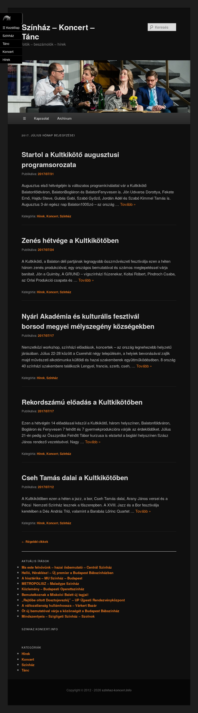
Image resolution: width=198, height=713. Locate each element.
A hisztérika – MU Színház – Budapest (52, 578)
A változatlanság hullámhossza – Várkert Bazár (59, 605)
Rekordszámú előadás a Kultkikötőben (82, 402)
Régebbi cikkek (35, 541)
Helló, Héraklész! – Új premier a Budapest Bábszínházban (67, 572)
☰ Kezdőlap (11, 27)
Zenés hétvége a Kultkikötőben (70, 240)
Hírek (41, 216)
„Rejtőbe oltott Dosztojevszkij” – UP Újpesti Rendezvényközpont (73, 599)
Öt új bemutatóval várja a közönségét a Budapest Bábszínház (70, 610)
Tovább (128, 204)
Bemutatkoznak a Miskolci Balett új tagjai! (55, 594)
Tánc (25, 670)
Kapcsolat (41, 118)
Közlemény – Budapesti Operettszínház (53, 588)
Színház (65, 216)
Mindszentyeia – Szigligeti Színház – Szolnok (58, 616)
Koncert (52, 216)
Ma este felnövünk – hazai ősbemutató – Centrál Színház (67, 567)
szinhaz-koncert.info (116, 690)
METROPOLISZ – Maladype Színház (50, 583)
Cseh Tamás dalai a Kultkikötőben (75, 477)
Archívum (64, 118)
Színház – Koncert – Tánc (58, 31)
